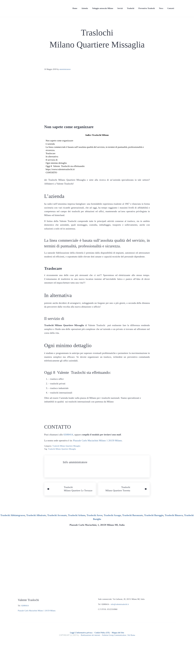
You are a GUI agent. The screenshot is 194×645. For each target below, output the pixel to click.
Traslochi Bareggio (153, 515)
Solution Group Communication (114, 635)
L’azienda (50, 144)
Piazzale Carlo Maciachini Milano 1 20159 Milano (97, 440)
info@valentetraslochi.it (120, 604)
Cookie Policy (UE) (102, 633)
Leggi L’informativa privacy (81, 633)
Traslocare (50, 153)
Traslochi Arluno (76, 515)
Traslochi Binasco (174, 515)
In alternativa (52, 156)
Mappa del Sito (118, 633)
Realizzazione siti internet (90, 635)
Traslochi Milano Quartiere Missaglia (66, 446)
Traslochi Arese (94, 515)
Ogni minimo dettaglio (56, 163)
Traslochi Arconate (57, 515)
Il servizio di (52, 160)
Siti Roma (131, 635)
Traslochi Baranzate (132, 515)
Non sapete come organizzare (59, 140)
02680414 (68, 434)
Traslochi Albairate (36, 515)
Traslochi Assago (112, 515)
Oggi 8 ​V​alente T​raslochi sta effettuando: (65, 166)
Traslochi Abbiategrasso (12, 515)
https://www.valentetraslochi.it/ (60, 169)
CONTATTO (51, 172)
